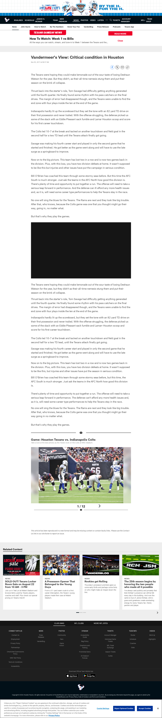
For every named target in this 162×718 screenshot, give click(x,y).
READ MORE (120, 33)
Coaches (133, 643)
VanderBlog (41, 641)
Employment (15, 639)
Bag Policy (84, 641)
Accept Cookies (145, 708)
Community (62, 635)
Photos (62, 631)
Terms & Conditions (15, 662)
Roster (133, 635)
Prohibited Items (84, 652)
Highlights (152, 639)
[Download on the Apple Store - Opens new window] (72, 676)
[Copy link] (127, 67)
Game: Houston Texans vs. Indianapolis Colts (63, 439)
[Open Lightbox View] (81, 480)
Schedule (133, 639)
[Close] (120, 40)
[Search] (111, 20)
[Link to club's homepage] (7, 20)
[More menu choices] (107, 20)
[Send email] (122, 69)
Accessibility (15, 666)
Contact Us (15, 635)
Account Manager (110, 635)
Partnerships (15, 647)
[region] (81, 708)
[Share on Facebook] (112, 69)
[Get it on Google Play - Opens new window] (89, 677)
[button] (77, 612)
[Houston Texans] (81, 687)
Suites (110, 656)
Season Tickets (110, 652)
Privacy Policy (15, 643)
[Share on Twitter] (117, 69)
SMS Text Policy (15, 658)
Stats (133, 647)
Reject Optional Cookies (124, 708)
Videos (152, 631)
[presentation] (158, 613)
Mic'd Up (152, 635)
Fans (61, 639)
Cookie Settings (103, 708)
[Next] (99, 505)
